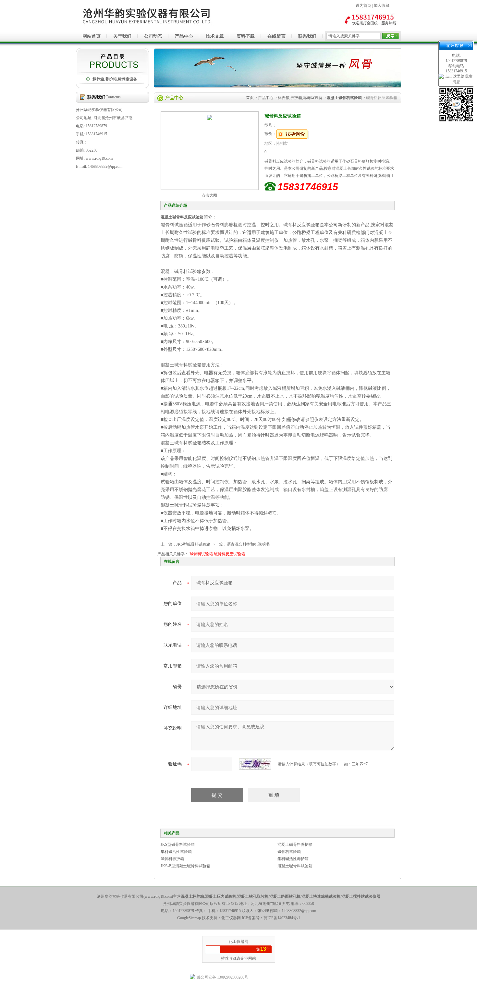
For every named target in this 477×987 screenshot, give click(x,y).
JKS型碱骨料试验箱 (193, 544)
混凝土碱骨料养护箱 (294, 844)
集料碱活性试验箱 (176, 851)
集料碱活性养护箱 (293, 859)
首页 (250, 97)
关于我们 (122, 36)
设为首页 (363, 5)
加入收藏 (381, 5)
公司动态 (153, 36)
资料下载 (246, 36)
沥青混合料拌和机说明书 (248, 544)
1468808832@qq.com (299, 910)
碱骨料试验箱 (201, 554)
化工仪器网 (238, 941)
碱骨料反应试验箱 (229, 554)
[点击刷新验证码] (255, 764)
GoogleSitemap (189, 918)
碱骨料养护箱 (172, 859)
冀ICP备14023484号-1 (281, 918)
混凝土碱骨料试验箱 (294, 866)
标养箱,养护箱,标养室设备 (114, 79)
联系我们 (307, 36)
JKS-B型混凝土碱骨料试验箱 (185, 866)
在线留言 (276, 36)
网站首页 (91, 36)
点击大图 (209, 195)
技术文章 (215, 36)
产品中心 (184, 36)
